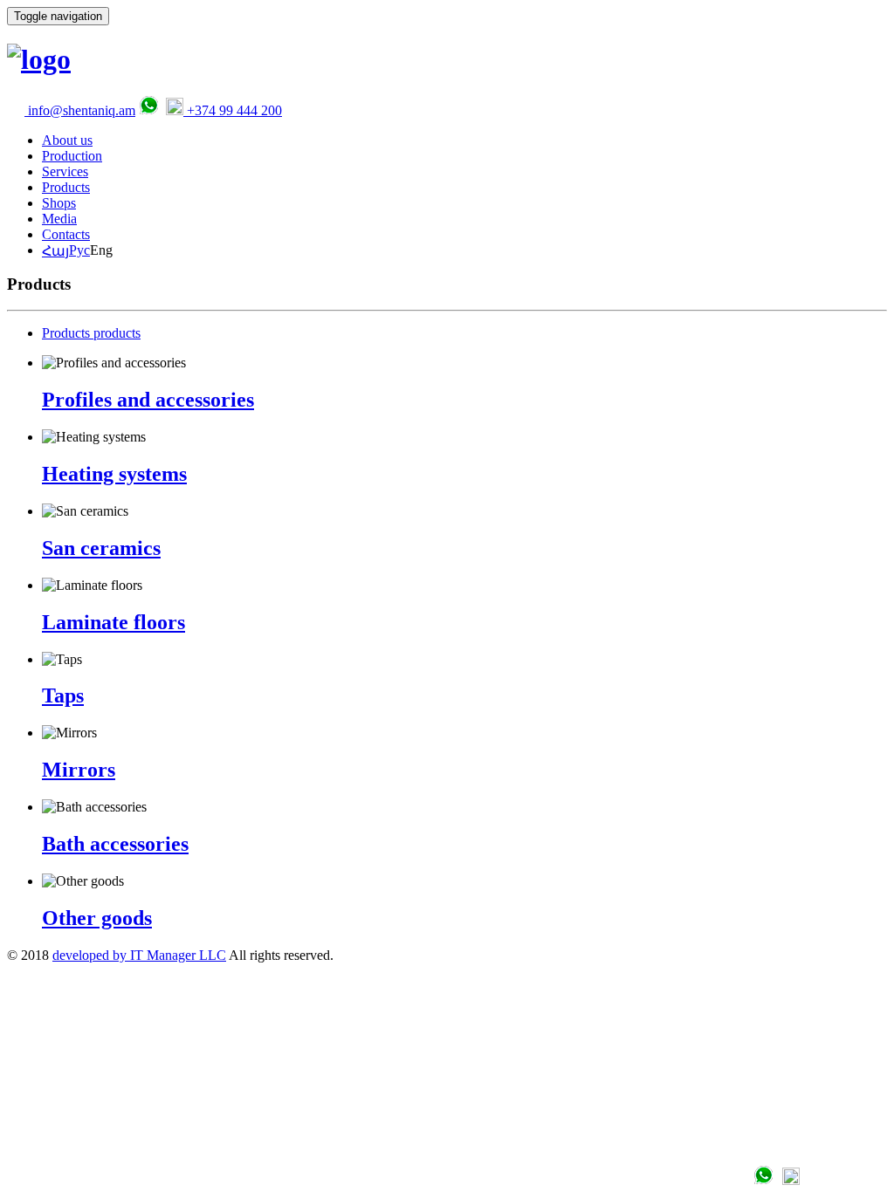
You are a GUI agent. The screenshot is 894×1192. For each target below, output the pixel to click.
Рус (79, 250)
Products (66, 187)
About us (67, 140)
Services (65, 171)
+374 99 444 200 (232, 110)
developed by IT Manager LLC (139, 955)
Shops (59, 202)
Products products (91, 332)
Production (72, 155)
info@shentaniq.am (79, 110)
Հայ (55, 250)
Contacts (66, 234)
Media (59, 218)
